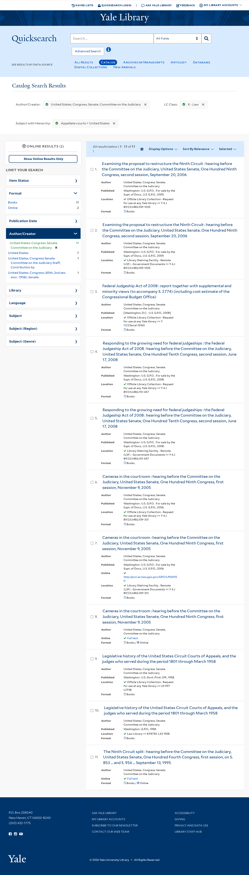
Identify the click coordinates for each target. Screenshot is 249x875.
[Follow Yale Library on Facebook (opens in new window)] (10, 834)
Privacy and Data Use (191, 825)
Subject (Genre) (22, 341)
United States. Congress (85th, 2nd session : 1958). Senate (37, 275)
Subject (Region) (23, 328)
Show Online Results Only (43, 159)
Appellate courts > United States (85, 123)
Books (12, 202)
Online (13, 208)
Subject (15, 315)
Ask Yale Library (158, 5)
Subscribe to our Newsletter (115, 825)
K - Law (193, 104)
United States (18, 253)
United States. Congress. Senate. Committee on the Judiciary (95, 104)
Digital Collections (90, 67)
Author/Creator (22, 233)
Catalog (108, 62)
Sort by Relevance (196, 149)
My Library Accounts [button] (221, 5)
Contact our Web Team (110, 831)
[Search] (206, 38)
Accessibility (185, 813)
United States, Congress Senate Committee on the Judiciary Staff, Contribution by (34, 262)
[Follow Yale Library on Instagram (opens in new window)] (15, 834)
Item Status (19, 180)
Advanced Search (88, 51)
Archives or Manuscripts (143, 62)
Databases (201, 62)
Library (15, 290)
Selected (225, 149)
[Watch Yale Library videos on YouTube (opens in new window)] (21, 834)
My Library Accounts (108, 819)
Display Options (161, 149)
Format (15, 193)
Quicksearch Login (116, 5)
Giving (180, 819)
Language (17, 302)
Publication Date (23, 220)
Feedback (187, 5)
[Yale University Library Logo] (124, 18)
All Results (83, 62)
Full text (132, 638)
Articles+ (179, 62)
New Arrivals (124, 67)
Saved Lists (84, 5)
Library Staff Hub (188, 831)
